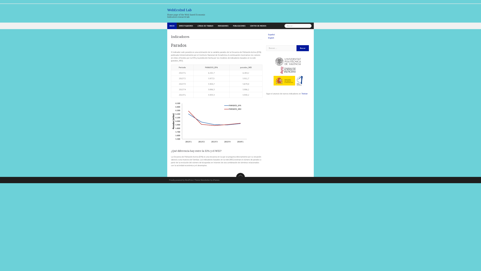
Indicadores (223, 26)
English (271, 38)
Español (271, 34)
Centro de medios (258, 26)
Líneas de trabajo (205, 26)
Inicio (171, 26)
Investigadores (186, 26)
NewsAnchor (205, 180)
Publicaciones (239, 26)
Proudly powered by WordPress (181, 180)
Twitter (304, 93)
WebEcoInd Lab (179, 10)
